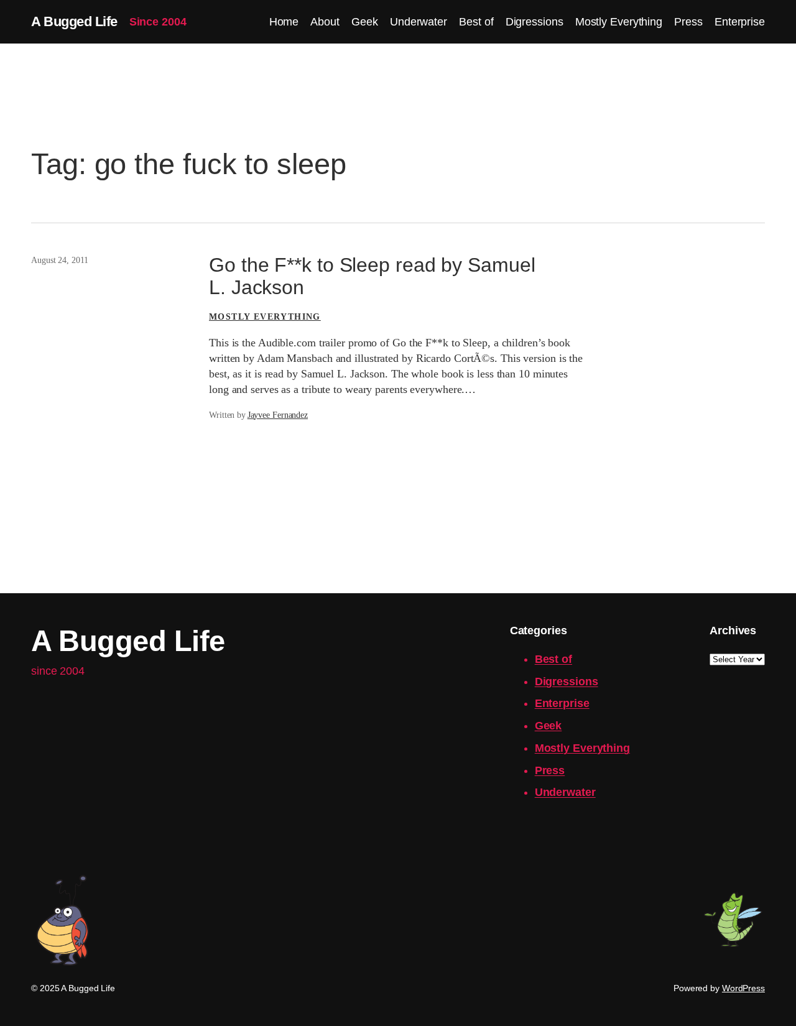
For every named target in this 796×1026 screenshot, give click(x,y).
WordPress (743, 988)
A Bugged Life (74, 21)
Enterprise (562, 703)
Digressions (566, 681)
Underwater (565, 792)
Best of (553, 659)
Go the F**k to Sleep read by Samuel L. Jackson (372, 276)
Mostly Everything (265, 316)
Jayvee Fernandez (278, 415)
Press (550, 770)
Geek (548, 725)
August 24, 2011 (59, 260)
